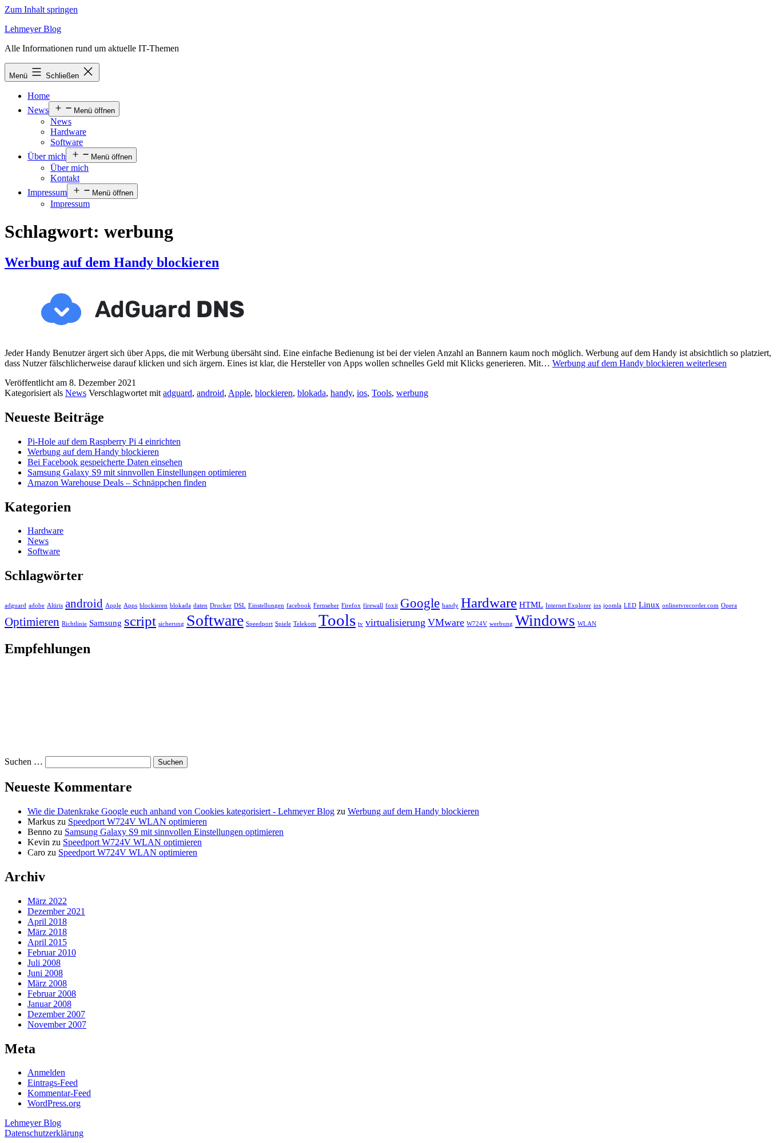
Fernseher (326, 605)
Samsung (105, 623)
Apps (130, 605)
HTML (531, 604)
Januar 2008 (49, 1004)
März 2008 (47, 983)
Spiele (283, 624)
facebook (298, 605)
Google (420, 603)
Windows (545, 620)
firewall (373, 605)
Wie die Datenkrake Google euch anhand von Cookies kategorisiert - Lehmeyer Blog (180, 811)
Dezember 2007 (56, 1014)
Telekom (304, 624)
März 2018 (47, 932)
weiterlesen (639, 363)
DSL (240, 605)
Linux (649, 604)
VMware (446, 622)
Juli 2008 (44, 963)
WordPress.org (54, 1103)
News (38, 110)
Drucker (221, 605)
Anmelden (46, 1072)
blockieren (274, 393)
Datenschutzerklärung (44, 1133)
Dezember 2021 (56, 911)
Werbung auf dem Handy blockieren (112, 262)
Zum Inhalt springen (41, 9)
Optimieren (32, 622)
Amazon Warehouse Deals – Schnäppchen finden (116, 482)
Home (38, 96)
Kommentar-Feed (59, 1093)
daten (200, 605)
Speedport (259, 624)
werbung (412, 393)
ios (362, 393)
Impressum (47, 192)
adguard (177, 393)
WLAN (586, 624)
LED (630, 605)
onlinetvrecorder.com (690, 605)
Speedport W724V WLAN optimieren (137, 821)
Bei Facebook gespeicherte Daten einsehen (104, 462)
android (210, 393)
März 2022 (47, 901)
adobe (37, 605)
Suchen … (24, 761)
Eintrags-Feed (52, 1083)
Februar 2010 (51, 952)
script (140, 621)
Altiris (55, 605)
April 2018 (47, 921)
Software (66, 142)
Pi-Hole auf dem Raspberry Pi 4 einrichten (104, 441)
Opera (729, 605)
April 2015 (47, 942)
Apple (239, 393)
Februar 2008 (51, 993)
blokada (311, 393)
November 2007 (56, 1024)
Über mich (46, 156)
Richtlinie (74, 624)
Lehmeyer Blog (33, 29)
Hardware (68, 132)
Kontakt (64, 178)
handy (341, 393)
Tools (382, 393)
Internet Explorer (568, 605)
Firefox (351, 605)
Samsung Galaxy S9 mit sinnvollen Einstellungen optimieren (136, 472)
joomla (612, 605)
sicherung (171, 624)
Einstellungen (266, 605)
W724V (477, 624)
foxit (391, 605)
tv (360, 624)
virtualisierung (395, 622)
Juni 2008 (45, 973)
